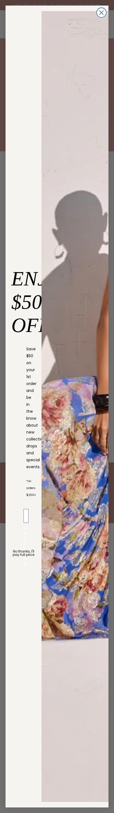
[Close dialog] (101, 12)
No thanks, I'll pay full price (23, 553)
